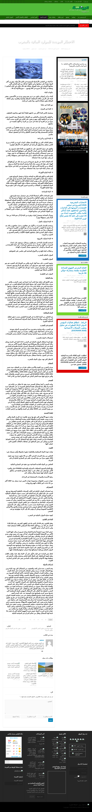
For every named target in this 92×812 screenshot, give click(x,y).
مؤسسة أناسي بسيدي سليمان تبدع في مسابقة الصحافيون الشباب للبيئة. (13, 675)
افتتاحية (84, 60)
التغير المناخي (34, 17)
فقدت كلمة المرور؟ (81, 780)
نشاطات (56, 1)
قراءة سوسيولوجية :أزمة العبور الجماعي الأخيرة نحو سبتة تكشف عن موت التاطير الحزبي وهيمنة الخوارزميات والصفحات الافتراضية (65, 90)
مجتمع (67, 17)
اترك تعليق (33, 48)
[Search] (7, 762)
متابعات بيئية (52, 17)
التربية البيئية (43, 17)
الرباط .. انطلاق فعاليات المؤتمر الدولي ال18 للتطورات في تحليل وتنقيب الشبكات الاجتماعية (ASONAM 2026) (73, 326)
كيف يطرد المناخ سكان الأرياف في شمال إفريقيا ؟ (31, 775)
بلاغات (61, 1)
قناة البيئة (83, 21)
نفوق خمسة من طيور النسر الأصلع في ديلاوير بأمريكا (42, 628)
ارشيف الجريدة (18, 780)
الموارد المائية (9, 17)
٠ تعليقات (72, 81)
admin (62, 48)
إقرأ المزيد (83, 255)
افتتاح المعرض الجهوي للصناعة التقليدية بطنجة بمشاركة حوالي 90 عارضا (60, 25)
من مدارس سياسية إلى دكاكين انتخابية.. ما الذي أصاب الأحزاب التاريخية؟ (74, 65)
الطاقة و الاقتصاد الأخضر (22, 17)
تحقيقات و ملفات (48, 1)
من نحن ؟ (86, 1)
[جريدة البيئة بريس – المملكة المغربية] (78, 9)
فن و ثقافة (60, 17)
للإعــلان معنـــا (78, 1)
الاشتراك (32, 796)
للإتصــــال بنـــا (68, 1)
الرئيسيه (86, 55)
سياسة (73, 17)
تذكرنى (76, 777)
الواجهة (81, 222)
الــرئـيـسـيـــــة (82, 17)
